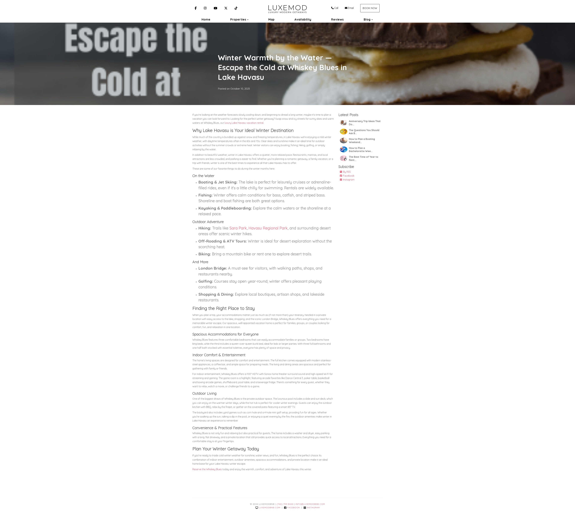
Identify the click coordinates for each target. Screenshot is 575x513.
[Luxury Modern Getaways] (287, 8)
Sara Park (238, 228)
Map (271, 19)
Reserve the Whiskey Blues (207, 469)
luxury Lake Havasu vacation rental (243, 122)
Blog (367, 19)
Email (351, 7)
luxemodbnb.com (269, 507)
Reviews (337, 19)
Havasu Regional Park (268, 228)
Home (206, 19)
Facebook (348, 175)
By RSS (347, 171)
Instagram (348, 179)
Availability (302, 19)
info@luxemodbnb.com (310, 504)
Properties (238, 19)
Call (336, 7)
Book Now (370, 8)
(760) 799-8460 (285, 504)
